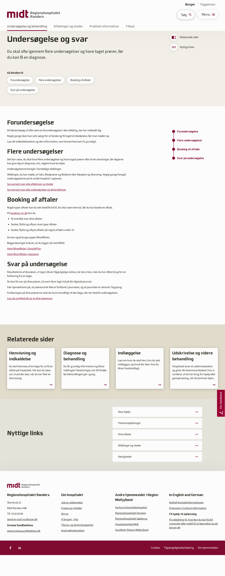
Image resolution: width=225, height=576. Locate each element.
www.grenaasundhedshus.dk (23, 531)
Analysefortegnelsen (72, 531)
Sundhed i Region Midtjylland (131, 530)
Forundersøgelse (19, 80)
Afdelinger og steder (68, 26)
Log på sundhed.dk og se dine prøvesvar (30, 298)
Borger (190, 4)
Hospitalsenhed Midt (127, 524)
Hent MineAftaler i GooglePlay (24, 249)
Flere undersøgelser (50, 80)
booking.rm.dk (19, 213)
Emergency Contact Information (187, 508)
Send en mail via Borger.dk (22, 519)
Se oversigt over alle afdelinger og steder (30, 184)
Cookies (155, 548)
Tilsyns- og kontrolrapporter (77, 525)
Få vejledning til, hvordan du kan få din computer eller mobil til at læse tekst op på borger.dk (193, 524)
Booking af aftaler (80, 80)
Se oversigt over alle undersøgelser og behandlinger (36, 190)
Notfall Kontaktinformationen (186, 503)
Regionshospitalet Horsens (130, 513)
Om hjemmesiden (208, 548)
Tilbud (130, 26)
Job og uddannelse (72, 503)
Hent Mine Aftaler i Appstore (23, 254)
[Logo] (33, 14)
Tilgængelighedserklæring (179, 548)
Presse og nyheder (71, 508)
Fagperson (207, 4)
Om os (64, 514)
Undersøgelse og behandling (27, 26)
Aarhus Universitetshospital (131, 508)
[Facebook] (10, 548)
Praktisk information (104, 26)
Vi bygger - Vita (69, 519)
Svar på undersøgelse (22, 90)
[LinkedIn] (19, 548)
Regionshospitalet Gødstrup (131, 519)
